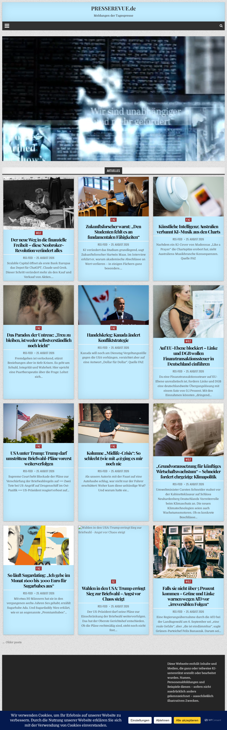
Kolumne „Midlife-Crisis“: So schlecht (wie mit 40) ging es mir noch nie (113, 458)
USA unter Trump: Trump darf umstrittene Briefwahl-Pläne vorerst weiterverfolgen (38, 458)
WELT (38, 233)
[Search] (221, 25)
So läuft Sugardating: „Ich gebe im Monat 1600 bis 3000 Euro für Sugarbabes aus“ (39, 580)
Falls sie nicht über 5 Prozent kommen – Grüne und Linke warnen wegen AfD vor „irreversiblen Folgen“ (188, 596)
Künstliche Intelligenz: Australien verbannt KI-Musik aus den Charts (188, 229)
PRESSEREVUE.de (113, 8)
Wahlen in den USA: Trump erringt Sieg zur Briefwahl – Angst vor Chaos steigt (113, 593)
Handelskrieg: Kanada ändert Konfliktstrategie (113, 337)
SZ (113, 581)
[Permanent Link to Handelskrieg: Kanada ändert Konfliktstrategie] (113, 305)
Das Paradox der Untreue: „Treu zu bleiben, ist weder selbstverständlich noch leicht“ (38, 340)
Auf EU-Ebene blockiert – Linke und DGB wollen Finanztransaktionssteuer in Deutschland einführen (188, 356)
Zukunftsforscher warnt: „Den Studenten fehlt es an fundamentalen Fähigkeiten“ (113, 231)
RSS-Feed (28, 257)
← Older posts (12, 642)
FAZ (113, 220)
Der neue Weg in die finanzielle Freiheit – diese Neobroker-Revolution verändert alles (39, 245)
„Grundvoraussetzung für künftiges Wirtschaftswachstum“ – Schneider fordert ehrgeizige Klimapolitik (188, 471)
